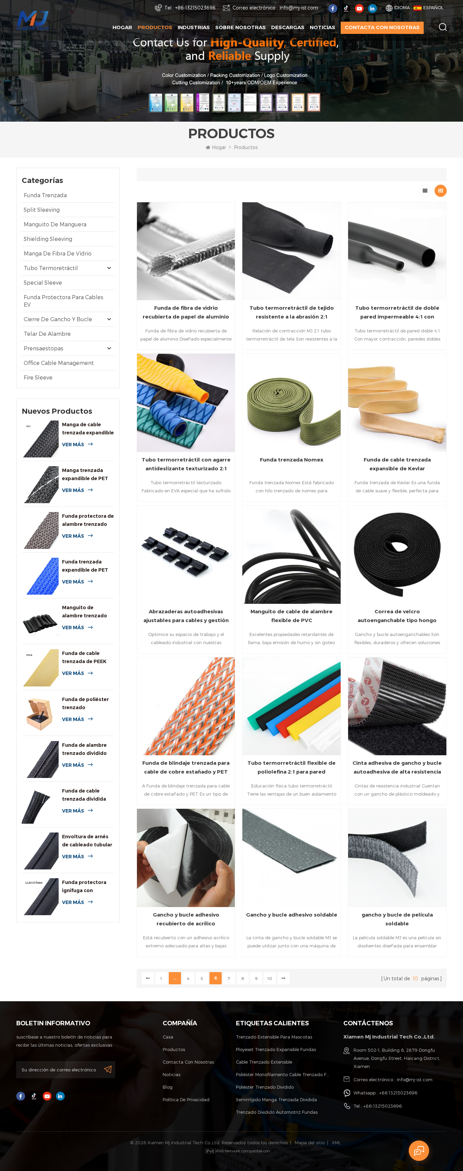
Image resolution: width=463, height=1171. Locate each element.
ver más (73, 444)
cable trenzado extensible (264, 1062)
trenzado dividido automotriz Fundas (277, 1112)
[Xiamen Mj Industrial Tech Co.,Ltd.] (32, 20)
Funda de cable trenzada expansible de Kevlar (397, 464)
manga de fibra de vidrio (58, 253)
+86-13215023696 (195, 8)
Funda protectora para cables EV (63, 301)
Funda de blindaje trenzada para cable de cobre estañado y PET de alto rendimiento (185, 768)
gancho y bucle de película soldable (397, 919)
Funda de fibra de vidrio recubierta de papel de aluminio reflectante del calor (186, 313)
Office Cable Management (59, 362)
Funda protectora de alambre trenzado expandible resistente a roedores (88, 520)
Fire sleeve (38, 377)
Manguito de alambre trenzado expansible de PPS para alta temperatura (84, 612)
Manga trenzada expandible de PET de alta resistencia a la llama (87, 474)
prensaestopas (43, 348)
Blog (168, 1087)
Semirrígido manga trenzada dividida (276, 1099)
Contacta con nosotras (382, 27)
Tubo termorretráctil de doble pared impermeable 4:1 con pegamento (397, 313)
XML (336, 1142)
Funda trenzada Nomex (291, 459)
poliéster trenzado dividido (265, 1087)
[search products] (443, 27)
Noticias (322, 27)
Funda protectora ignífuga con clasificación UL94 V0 (84, 887)
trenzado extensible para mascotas (274, 1037)
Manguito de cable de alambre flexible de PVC (291, 615)
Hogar (122, 27)
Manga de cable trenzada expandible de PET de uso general (88, 429)
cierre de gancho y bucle (58, 319)
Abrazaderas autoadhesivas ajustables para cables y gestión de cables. (186, 616)
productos (174, 1049)
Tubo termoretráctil (51, 268)
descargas (287, 27)
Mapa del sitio (310, 1142)
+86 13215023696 (398, 1092)
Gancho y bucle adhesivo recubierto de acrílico (186, 919)
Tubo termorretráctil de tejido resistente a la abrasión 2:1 (291, 312)
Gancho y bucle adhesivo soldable (291, 914)
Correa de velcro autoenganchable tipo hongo (397, 615)
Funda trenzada (45, 195)
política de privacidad (186, 1099)
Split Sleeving (42, 209)
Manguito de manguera (55, 224)
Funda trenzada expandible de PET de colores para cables (85, 566)
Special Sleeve (43, 282)
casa (168, 1037)
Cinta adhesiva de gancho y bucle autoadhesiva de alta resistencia (397, 767)
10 (269, 978)
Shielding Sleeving (48, 238)
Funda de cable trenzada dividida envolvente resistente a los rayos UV (84, 795)
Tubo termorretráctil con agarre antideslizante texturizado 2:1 (186, 464)
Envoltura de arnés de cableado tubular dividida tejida (87, 841)
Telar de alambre (47, 333)
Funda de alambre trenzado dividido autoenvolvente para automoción (84, 749)
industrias (194, 27)
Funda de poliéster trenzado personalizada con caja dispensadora (85, 704)
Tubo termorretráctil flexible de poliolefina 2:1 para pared (291, 767)
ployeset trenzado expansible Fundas (276, 1049)
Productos (155, 27)
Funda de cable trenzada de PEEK (84, 657)
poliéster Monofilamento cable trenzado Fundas (283, 1074)
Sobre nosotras (240, 27)
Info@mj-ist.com (298, 8)
